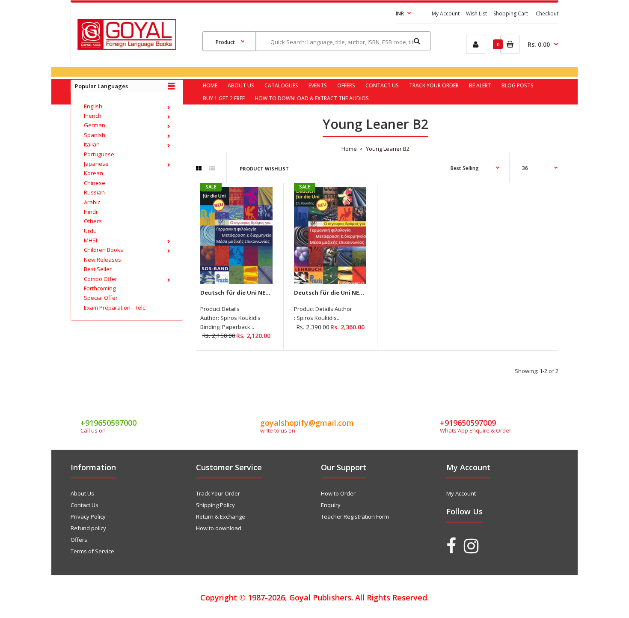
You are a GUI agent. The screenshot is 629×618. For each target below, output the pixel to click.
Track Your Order (218, 493)
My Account (446, 13)
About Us (82, 493)
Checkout (547, 13)
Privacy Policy (88, 516)
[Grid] (199, 168)
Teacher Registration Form (355, 516)
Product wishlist (264, 168)
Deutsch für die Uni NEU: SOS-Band (250, 292)
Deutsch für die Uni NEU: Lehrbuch (344, 292)
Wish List (476, 13)
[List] (212, 168)
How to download (218, 528)
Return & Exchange (220, 516)
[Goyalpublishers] (126, 47)
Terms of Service (92, 551)
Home (349, 148)
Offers (79, 539)
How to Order (338, 493)
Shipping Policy (215, 505)
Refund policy (88, 528)
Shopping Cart (510, 13)
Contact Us (84, 505)
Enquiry (331, 505)
